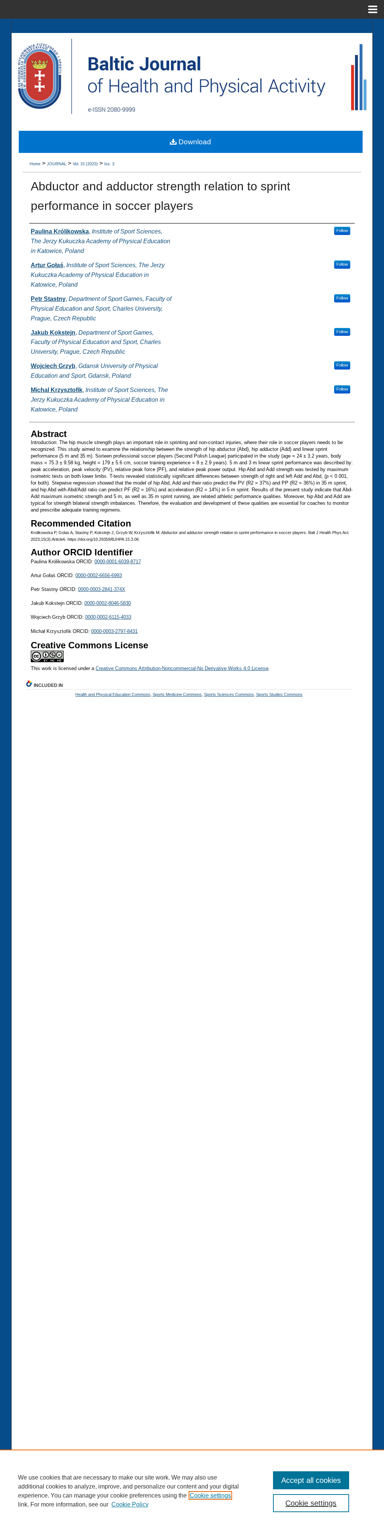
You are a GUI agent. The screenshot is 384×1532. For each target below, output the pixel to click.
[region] (192, 1491)
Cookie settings (210, 1495)
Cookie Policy (129, 1504)
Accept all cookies (311, 1480)
